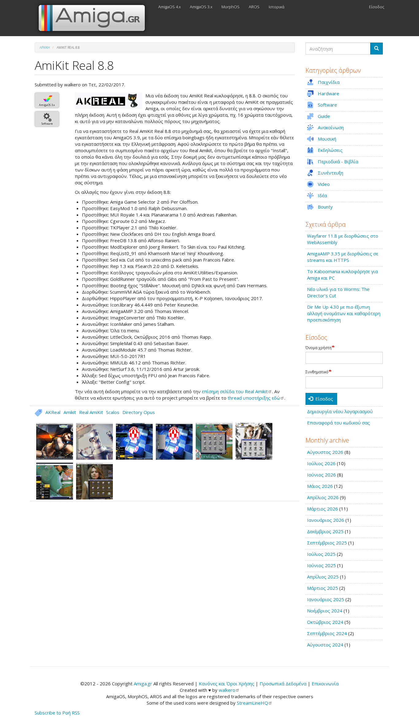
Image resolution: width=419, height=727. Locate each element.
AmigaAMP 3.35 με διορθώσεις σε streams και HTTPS (342, 256)
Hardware (328, 93)
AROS (254, 6)
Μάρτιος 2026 (322, 509)
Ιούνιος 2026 (321, 475)
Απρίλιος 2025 (323, 577)
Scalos (112, 412)
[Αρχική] (94, 18)
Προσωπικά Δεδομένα (282, 683)
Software (47, 124)
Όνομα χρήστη (319, 347)
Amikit (69, 412)
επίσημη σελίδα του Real (235, 391)
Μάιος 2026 (320, 486)
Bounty (325, 207)
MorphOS (230, 6)
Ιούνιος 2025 (321, 565)
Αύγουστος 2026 (325, 452)
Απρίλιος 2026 (323, 497)
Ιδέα (322, 195)
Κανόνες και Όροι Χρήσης (226, 683)
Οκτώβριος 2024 (325, 622)
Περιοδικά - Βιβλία (338, 161)
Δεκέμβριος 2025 (325, 531)
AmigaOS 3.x (201, 6)
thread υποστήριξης (254, 398)
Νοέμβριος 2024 (324, 611)
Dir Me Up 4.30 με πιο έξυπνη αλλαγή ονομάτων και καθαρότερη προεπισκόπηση (343, 313)
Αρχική (45, 47)
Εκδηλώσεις (330, 150)
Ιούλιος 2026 (321, 463)
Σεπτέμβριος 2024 (327, 633)
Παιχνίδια (329, 82)
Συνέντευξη (330, 173)
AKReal (52, 412)
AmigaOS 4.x (169, 6)
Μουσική (327, 139)
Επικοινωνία (325, 683)
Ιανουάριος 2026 (325, 520)
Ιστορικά (276, 6)
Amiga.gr (143, 683)
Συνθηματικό (317, 372)
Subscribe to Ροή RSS (57, 713)
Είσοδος (376, 6)
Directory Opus (138, 412)
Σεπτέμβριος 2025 (327, 543)
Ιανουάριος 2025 (325, 599)
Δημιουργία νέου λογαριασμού (340, 411)
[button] (108, 100)
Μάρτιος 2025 (322, 588)
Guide (324, 116)
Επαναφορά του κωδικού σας (338, 423)
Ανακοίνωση (331, 127)
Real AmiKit (91, 412)
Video (324, 184)
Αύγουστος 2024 (325, 645)
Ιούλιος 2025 (321, 554)
